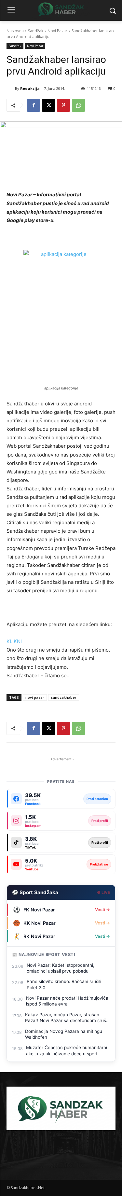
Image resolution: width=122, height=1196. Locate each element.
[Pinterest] (63, 105)
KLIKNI (14, 641)
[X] (48, 105)
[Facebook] (33, 105)
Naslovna (15, 31)
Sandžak (35, 31)
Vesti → (102, 909)
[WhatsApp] (78, 105)
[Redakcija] (11, 88)
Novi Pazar (57, 31)
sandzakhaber (63, 697)
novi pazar (34, 697)
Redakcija (30, 88)
